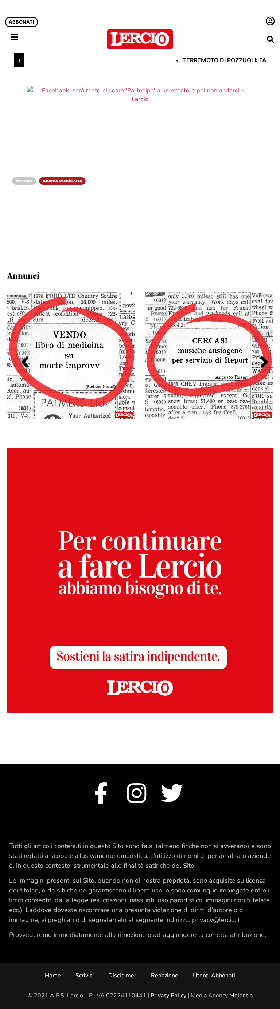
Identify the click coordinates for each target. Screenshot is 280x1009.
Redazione (164, 975)
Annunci (23, 276)
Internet (24, 181)
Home (53, 975)
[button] (270, 39)
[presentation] (20, 353)
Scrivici (84, 975)
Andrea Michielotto (62, 181)
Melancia (241, 996)
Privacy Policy (168, 996)
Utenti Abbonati (214, 975)
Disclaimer (122, 975)
